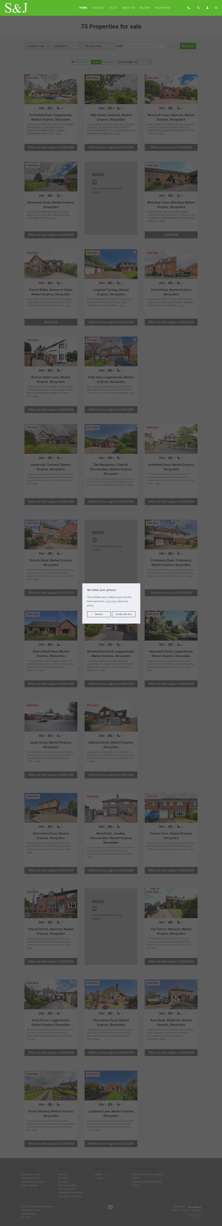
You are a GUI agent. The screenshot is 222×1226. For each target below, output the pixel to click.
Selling (145, 7)
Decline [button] (99, 614)
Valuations (162, 7)
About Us (128, 7)
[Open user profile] (207, 8)
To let (113, 7)
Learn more (111, 601)
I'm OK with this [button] (124, 614)
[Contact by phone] (188, 8)
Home (83, 7)
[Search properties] (198, 8)
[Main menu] (216, 8)
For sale (98, 7)
